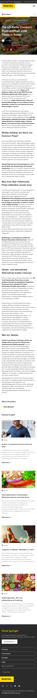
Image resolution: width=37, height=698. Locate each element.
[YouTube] (19, 686)
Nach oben (6, 671)
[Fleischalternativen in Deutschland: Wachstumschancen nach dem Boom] (18, 479)
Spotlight (5, 657)
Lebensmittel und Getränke (21, 20)
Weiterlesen (6, 462)
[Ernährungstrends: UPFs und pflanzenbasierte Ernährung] (18, 582)
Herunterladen (17, 1)
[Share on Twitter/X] (8, 49)
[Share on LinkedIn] (11, 49)
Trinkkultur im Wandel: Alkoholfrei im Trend (18, 549)
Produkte (5, 649)
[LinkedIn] (15, 686)
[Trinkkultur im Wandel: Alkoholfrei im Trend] (18, 534)
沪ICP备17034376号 (8, 692)
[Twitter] (11, 686)
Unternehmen (6, 653)
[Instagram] (3, 686)
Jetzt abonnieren (9, 641)
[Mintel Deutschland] (8, 6)
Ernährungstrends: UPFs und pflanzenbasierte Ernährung (12, 599)
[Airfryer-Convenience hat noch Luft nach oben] (18, 429)
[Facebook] (7, 686)
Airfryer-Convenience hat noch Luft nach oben (17, 445)
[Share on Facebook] (4, 49)
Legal (4, 661)
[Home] (2, 20)
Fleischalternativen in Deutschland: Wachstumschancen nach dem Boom (16, 496)
